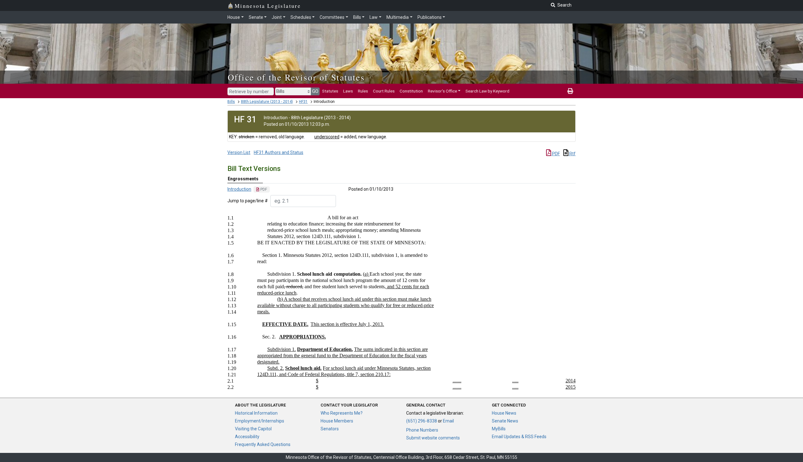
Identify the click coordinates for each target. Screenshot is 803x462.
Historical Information (256, 413)
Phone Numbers (422, 430)
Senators (330, 428)
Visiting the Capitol (253, 428)
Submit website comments (433, 437)
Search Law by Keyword (487, 90)
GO (315, 91)
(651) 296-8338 (421, 420)
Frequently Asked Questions (262, 444)
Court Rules (384, 90)
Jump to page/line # (247, 200)
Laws (348, 90)
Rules (363, 90)
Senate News (505, 420)
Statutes (330, 90)
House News (504, 413)
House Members (337, 420)
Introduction (239, 189)
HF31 (303, 101)
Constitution (411, 90)
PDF (555, 153)
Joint (277, 17)
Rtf (572, 153)
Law (374, 17)
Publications (429, 17)
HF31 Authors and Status (278, 152)
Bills (357, 17)
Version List (238, 152)
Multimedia (397, 17)
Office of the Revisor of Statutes (296, 77)
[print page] (570, 91)
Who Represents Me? (342, 413)
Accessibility (247, 436)
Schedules (300, 17)
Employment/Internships (259, 420)
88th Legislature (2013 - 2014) (267, 101)
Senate (256, 17)
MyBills (499, 428)
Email (448, 420)
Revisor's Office (442, 90)
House (233, 17)
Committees (332, 17)
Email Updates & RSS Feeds (519, 436)
